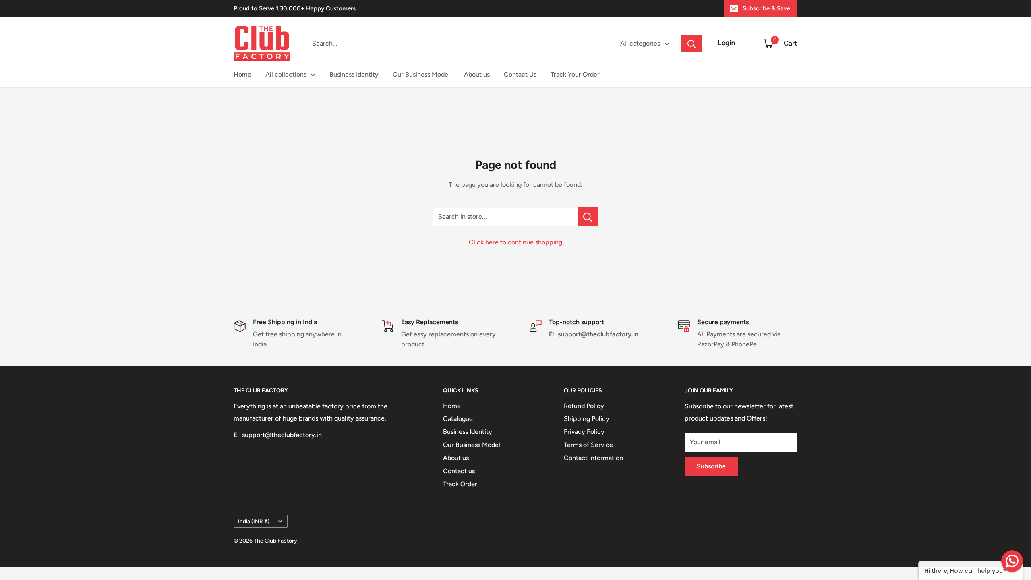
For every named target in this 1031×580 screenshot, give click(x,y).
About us (477, 74)
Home (242, 74)
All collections (285, 74)
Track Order (460, 484)
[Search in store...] (588, 216)
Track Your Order (575, 74)
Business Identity (354, 74)
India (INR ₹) (253, 521)
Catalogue (458, 419)
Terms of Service (588, 445)
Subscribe (711, 466)
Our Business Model (421, 74)
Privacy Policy (584, 431)
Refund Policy (584, 406)
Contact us (459, 471)
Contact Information (593, 458)
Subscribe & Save (766, 8)
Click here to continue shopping (515, 242)
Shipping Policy (586, 419)
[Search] (691, 43)
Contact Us (520, 74)
